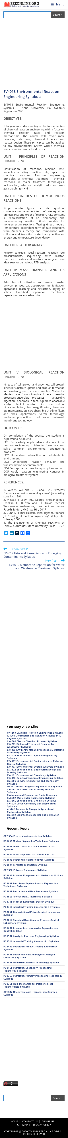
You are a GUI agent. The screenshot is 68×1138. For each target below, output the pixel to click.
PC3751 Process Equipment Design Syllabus (29, 902)
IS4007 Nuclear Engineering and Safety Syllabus (35, 786)
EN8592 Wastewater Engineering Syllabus (31, 798)
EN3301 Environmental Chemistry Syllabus (32, 801)
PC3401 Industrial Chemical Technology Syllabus (31, 962)
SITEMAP (22, 1125)
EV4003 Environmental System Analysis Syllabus (35, 767)
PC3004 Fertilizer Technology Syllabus (25, 865)
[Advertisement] (34, 53)
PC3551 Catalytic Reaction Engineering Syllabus (31, 936)
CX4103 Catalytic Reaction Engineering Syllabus (35, 733)
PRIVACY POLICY (41, 1125)
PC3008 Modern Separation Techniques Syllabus (31, 841)
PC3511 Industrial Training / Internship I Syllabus (31, 941)
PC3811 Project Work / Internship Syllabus (27, 896)
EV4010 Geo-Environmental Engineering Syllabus (35, 778)
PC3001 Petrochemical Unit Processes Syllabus (31, 891)
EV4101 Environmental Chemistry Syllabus (31, 775)
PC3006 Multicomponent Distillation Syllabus (29, 854)
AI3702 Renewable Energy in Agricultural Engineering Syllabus (30, 811)
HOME (14, 1121)
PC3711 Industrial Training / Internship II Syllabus (31, 907)
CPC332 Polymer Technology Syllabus (25, 870)
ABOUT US (48, 1121)
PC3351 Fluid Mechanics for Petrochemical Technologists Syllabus (28, 985)
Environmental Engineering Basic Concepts (32, 795)
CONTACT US (30, 1121)
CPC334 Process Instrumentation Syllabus (27, 836)
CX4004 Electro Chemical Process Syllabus (32, 741)
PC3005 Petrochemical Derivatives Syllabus (28, 860)
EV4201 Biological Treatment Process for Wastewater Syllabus (30, 745)
